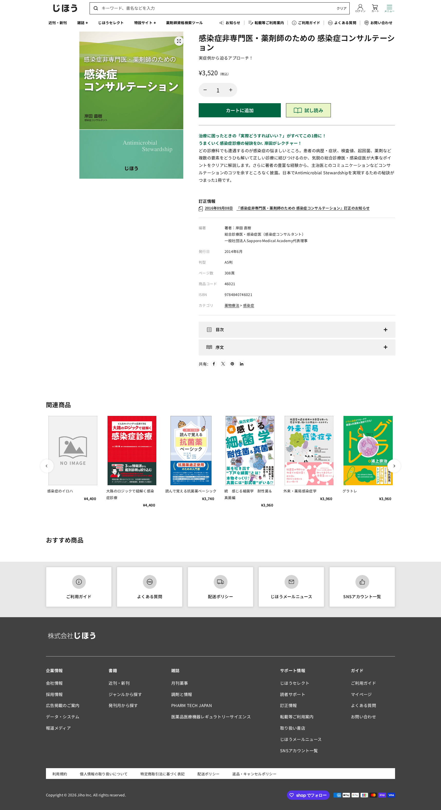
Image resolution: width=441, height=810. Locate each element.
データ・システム (63, 716)
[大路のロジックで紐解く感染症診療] (132, 450)
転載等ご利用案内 (297, 716)
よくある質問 (149, 596)
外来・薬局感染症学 (300, 490)
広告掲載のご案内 (63, 705)
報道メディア (58, 728)
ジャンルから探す (125, 694)
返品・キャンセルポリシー (254, 773)
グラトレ (349, 490)
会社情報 (54, 683)
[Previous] (47, 466)
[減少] (205, 90)
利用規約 (59, 773)
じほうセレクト (294, 683)
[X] (223, 364)
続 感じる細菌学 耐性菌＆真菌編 (248, 494)
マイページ (361, 694)
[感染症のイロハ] (73, 450)
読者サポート (292, 694)
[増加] (230, 90)
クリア (342, 8)
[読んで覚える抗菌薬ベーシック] (191, 450)
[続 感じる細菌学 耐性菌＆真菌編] (250, 450)
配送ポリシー (220, 596)
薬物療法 (232, 305)
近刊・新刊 (119, 683)
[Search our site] (95, 8)
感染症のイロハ (60, 490)
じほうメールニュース (291, 596)
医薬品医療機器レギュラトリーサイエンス (211, 716)
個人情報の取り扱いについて (104, 773)
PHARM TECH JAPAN (191, 705)
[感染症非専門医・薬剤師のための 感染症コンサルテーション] (179, 41)
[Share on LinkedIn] (241, 364)
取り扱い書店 (292, 728)
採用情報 (54, 694)
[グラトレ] (368, 450)
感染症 (248, 305)
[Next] (394, 466)
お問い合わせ (363, 716)
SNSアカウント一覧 (362, 596)
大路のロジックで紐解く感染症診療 (130, 494)
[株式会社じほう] (65, 8)
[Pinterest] (232, 364)
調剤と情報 (181, 694)
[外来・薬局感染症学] (309, 450)
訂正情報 (288, 705)
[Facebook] (214, 364)
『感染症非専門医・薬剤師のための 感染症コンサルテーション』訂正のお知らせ (287, 208)
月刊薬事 (179, 683)
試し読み (313, 110)
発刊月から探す (123, 705)
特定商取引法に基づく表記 (162, 773)
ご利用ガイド (78, 596)
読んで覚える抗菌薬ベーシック (190, 490)
